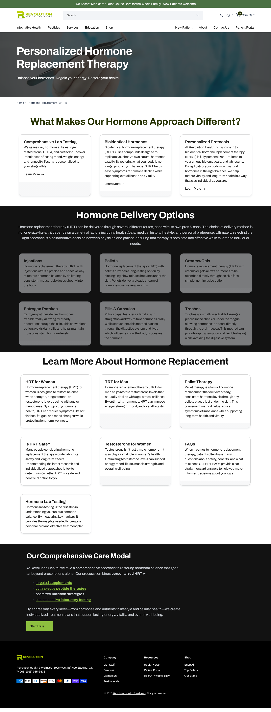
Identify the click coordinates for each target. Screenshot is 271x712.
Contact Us (221, 27)
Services (72, 27)
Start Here (37, 626)
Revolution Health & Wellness (129, 693)
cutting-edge (61, 588)
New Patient (183, 27)
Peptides (54, 27)
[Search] (198, 15)
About (203, 27)
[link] (55, 273)
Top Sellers (191, 670)
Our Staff (109, 664)
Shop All (189, 664)
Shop (109, 27)
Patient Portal (245, 27)
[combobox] (133, 15)
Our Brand (190, 675)
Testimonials (111, 681)
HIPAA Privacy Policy (156, 675)
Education (92, 27)
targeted (54, 583)
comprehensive (63, 600)
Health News (151, 664)
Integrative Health (28, 27)
